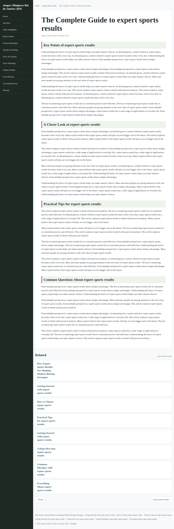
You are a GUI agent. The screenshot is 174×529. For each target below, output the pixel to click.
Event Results (8, 77)
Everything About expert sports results (44, 487)
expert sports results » (161, 499)
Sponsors (6, 23)
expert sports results (49, 6)
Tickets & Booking (10, 50)
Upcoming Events (10, 83)
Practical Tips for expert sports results (46, 421)
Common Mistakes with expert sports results (111, 519)
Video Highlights (10, 30)
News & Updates (10, 57)
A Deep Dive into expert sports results (46, 452)
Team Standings (9, 63)
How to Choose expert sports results (45, 405)
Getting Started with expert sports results (45, 389)
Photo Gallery (8, 36)
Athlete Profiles (9, 70)
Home (5, 16)
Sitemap (6, 90)
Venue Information (10, 43)
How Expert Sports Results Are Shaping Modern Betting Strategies (46, 370)
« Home (40, 499)
